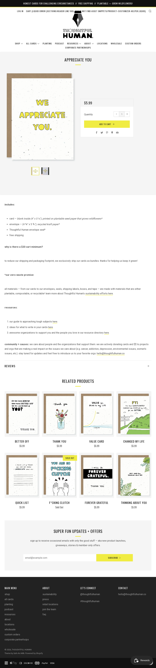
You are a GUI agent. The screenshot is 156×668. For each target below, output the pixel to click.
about (87, 43)
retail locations (50, 604)
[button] (35, 171)
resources (72, 43)
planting (47, 43)
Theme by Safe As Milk (14, 653)
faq (44, 614)
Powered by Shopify (34, 653)
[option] (40, 116)
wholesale (116, 43)
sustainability (50, 594)
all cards (31, 43)
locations (102, 43)
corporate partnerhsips (78, 47)
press (46, 599)
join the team (49, 609)
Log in (20, 11)
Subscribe (113, 557)
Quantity (88, 114)
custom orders (133, 43)
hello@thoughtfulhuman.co (111, 353)
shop (17, 43)
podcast (59, 43)
